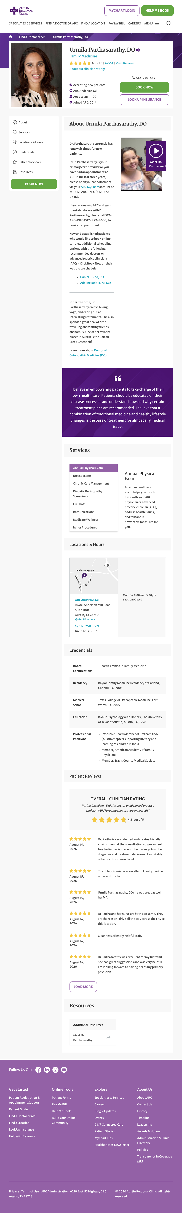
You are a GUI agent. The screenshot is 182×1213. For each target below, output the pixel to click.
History (142, 1111)
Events (99, 1118)
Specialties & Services (109, 1097)
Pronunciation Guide (138, 50)
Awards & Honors (148, 1131)
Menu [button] (148, 23)
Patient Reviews (30, 162)
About (23, 122)
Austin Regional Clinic (21, 10)
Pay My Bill (116, 23)
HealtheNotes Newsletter (112, 1145)
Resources (26, 172)
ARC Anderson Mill (85, 91)
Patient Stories (105, 1131)
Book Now (144, 87)
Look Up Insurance (144, 100)
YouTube (64, 1070)
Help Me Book (157, 11)
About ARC (144, 1097)
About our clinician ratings (87, 69)
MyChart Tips (104, 1138)
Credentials (26, 152)
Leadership (144, 1124)
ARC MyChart (90, 187)
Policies (142, 1149)
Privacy (14, 1191)
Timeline (143, 1118)
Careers (134, 23)
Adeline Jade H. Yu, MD (95, 283)
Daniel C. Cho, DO (92, 277)
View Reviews (125, 63)
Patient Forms (61, 1097)
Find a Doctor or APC (62, 23)
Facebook (38, 1070)
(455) (109, 63)
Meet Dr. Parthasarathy (83, 1037)
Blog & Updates (105, 1111)
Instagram (55, 1070)
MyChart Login (122, 11)
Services (24, 132)
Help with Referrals (22, 1136)
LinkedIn (47, 1070)
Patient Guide (18, 1109)
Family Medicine (83, 56)
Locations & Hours (31, 142)
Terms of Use (30, 1191)
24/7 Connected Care (109, 1124)
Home (10, 36)
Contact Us (144, 1104)
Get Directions (86, 619)
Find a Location (93, 23)
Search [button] (169, 23)
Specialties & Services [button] (25, 23)
